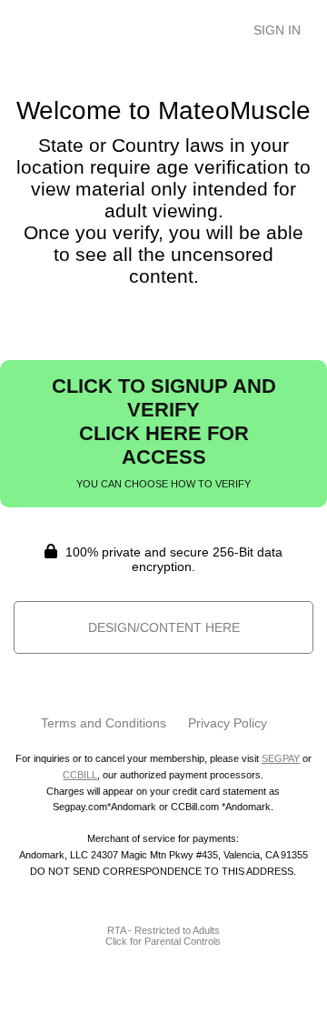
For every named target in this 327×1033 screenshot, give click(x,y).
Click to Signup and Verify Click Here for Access (164, 432)
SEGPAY (281, 758)
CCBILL (80, 774)
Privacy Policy (227, 723)
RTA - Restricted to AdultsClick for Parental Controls (163, 936)
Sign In (277, 30)
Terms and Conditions (103, 723)
